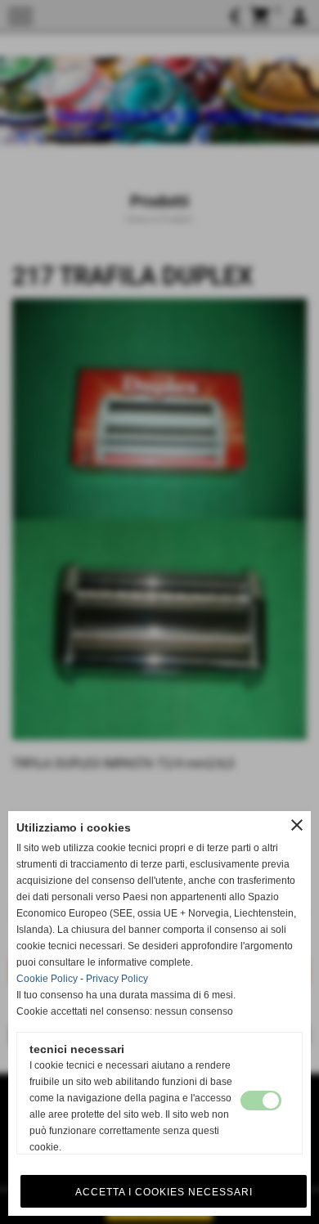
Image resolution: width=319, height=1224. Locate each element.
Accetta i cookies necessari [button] (164, 1192)
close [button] (297, 825)
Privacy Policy (117, 978)
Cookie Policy (47, 978)
